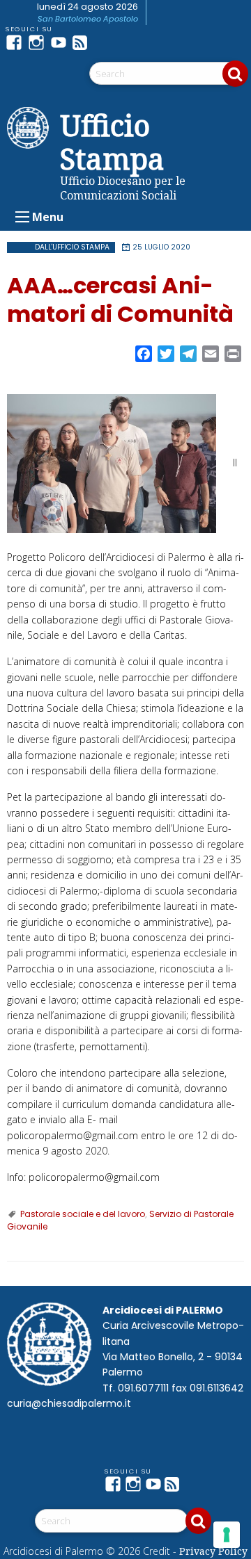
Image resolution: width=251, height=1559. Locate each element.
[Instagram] (39, 42)
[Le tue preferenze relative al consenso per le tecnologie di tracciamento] (226, 1534)
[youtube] (61, 42)
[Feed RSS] (84, 42)
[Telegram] (106, 42)
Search (235, 73)
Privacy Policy (213, 1551)
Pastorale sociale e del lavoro (82, 1214)
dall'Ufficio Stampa (72, 247)
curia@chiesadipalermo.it (69, 1403)
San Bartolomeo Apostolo (88, 18)
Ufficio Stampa (112, 142)
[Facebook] (17, 42)
